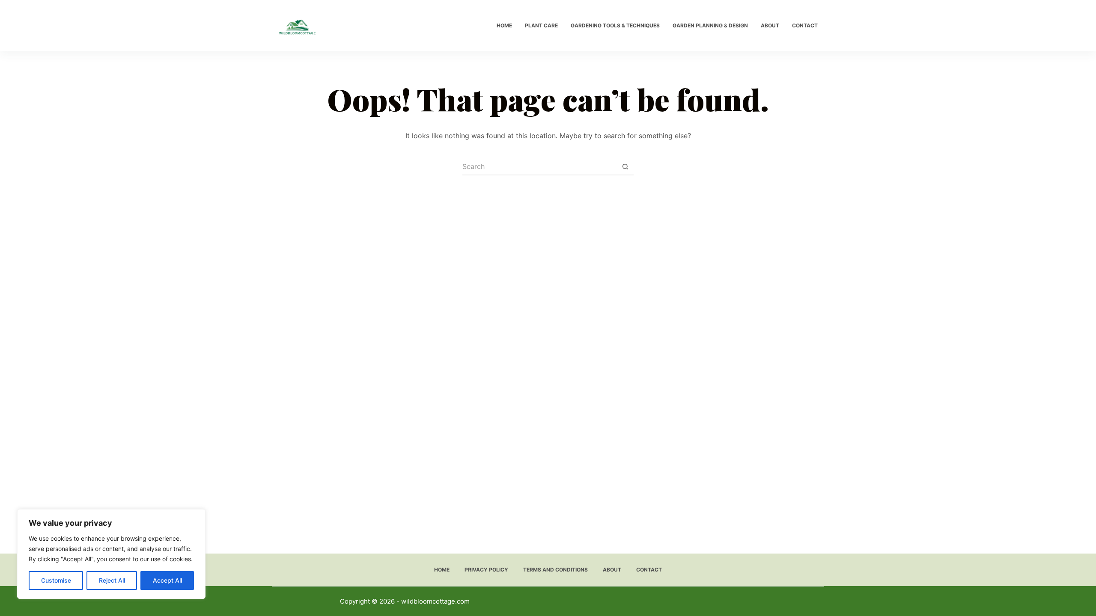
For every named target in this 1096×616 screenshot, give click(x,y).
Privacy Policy (486, 569)
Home (504, 25)
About (770, 25)
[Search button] (625, 166)
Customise (56, 580)
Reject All (112, 580)
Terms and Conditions (555, 569)
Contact (805, 25)
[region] (111, 554)
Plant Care (541, 25)
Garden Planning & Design (710, 25)
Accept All (167, 580)
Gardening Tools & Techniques (615, 25)
